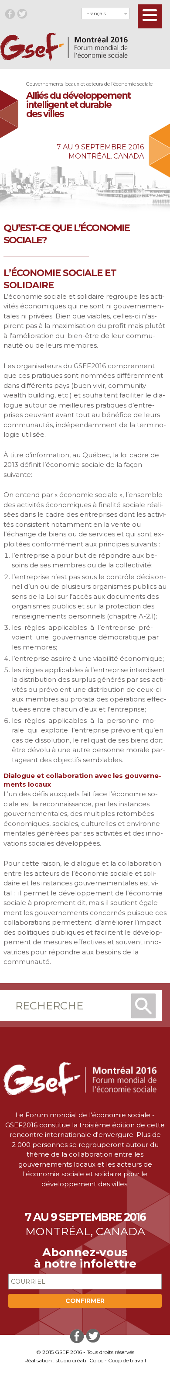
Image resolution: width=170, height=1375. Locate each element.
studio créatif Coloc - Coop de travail (101, 1360)
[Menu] (150, 16)
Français (96, 13)
